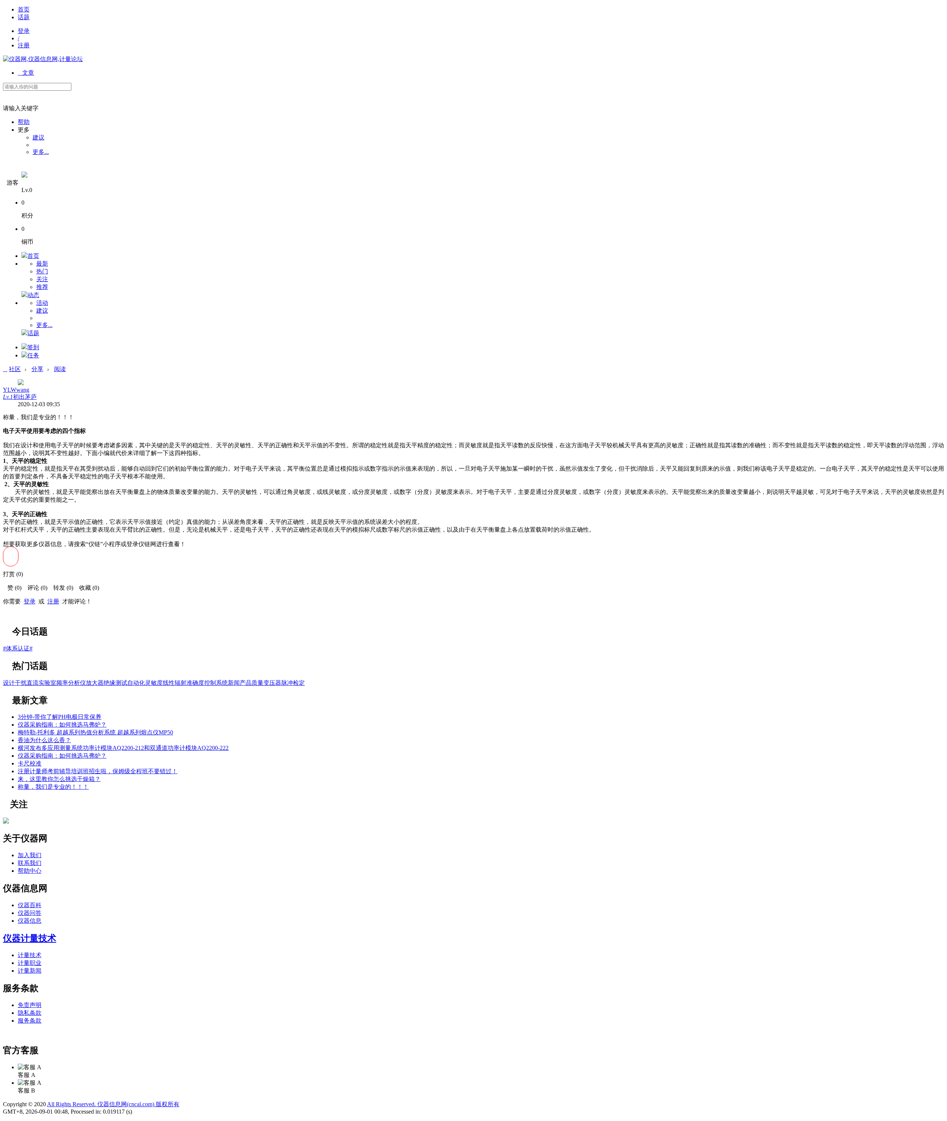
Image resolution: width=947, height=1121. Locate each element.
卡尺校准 (29, 763)
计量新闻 (29, 970)
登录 (24, 31)
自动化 (136, 683)
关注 (42, 279)
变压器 (272, 683)
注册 (24, 45)
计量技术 (29, 955)
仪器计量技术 (29, 938)
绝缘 (109, 683)
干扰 (21, 683)
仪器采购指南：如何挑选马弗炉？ (62, 724)
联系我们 (29, 863)
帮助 (24, 122)
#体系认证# (18, 648)
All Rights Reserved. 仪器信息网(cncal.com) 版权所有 (113, 1104)
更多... (41, 152)
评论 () (35, 588)
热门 (42, 271)
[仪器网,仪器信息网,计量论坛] (43, 59)
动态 (33, 295)
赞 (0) (12, 588)
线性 (169, 683)
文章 (26, 73)
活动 (42, 303)
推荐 (42, 287)
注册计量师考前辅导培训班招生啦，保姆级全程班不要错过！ (98, 771)
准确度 (195, 683)
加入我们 (29, 855)
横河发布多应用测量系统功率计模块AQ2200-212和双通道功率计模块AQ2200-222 (123, 748)
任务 (33, 355)
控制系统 (216, 683)
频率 (62, 683)
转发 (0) (61, 588)
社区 (15, 369)
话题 (24, 17)
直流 (32, 683)
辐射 (180, 683)
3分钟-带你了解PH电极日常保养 (59, 717)
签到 (33, 347)
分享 (37, 369)
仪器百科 (29, 905)
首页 (24, 9)
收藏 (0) (87, 588)
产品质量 (251, 683)
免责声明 (29, 1005)
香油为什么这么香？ (44, 740)
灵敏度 (154, 683)
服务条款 (29, 1020)
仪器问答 (29, 913)
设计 (9, 683)
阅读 (60, 369)
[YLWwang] (6, 821)
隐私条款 (29, 1013)
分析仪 (77, 683)
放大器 (95, 683)
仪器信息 (29, 921)
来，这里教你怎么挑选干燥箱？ (59, 779)
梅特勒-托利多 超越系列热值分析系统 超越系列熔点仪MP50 (95, 732)
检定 (299, 683)
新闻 (234, 683)
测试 (121, 683)
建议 (38, 137)
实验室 (47, 683)
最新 (42, 263)
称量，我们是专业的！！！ (53, 787)
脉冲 (287, 683)
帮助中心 (29, 871)
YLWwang (16, 390)
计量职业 (29, 963)
